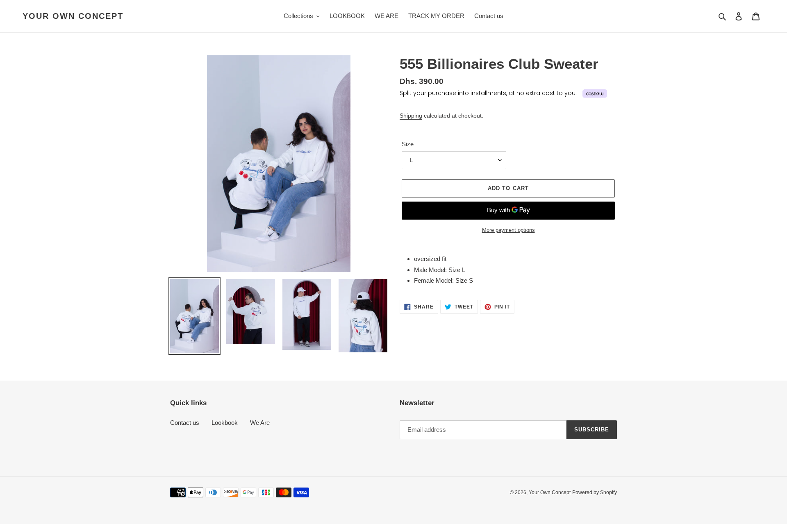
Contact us (184, 422)
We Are (260, 422)
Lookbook (225, 422)
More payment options (508, 230)
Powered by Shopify (594, 492)
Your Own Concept (73, 15)
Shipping (411, 115)
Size (408, 144)
